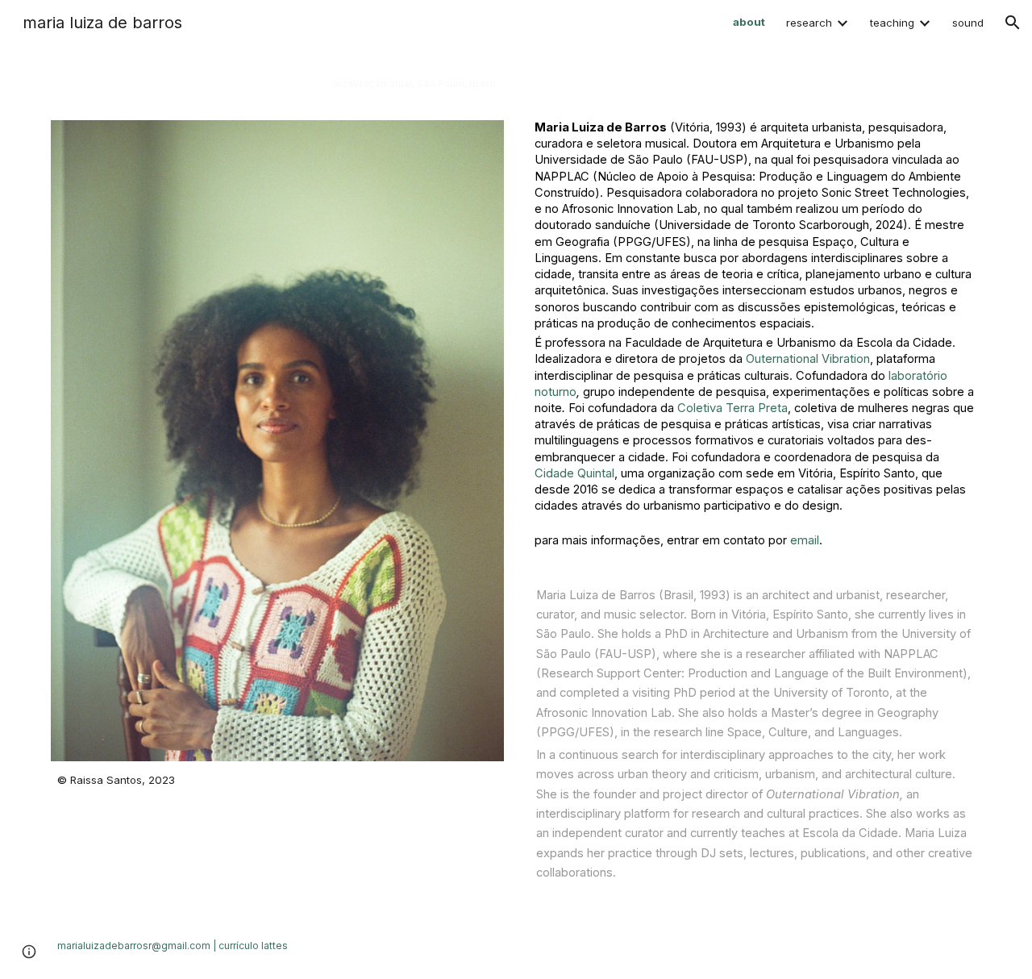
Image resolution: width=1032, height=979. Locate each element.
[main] (277, 92)
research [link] (809, 22)
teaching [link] (892, 22)
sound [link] (968, 22)
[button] (1012, 22)
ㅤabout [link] (749, 21)
